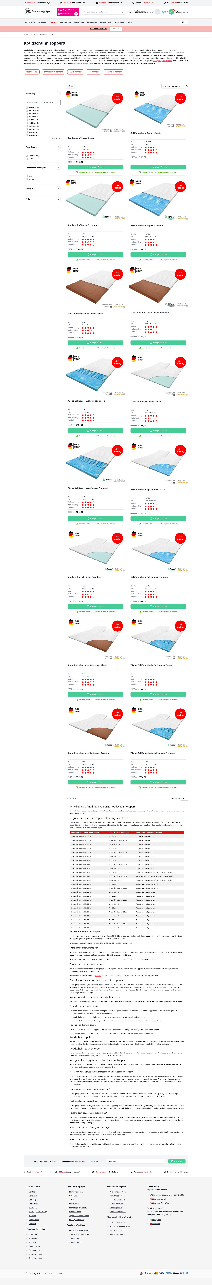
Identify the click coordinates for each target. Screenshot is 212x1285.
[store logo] (39, 11)
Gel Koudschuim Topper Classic (146, 133)
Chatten (137, 13)
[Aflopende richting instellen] (187, 86)
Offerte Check (75, 1212)
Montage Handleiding (38, 1212)
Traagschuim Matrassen (79, 1234)
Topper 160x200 (75, 1238)
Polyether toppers (113, 72)
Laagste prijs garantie (78, 1208)
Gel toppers (93, 72)
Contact (32, 1192)
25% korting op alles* (98, 29)
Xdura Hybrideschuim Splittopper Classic (88, 665)
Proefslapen (34, 1219)
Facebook (156, 1223)
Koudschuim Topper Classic (81, 138)
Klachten (32, 1215)
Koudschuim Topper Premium (82, 225)
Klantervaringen (76, 1192)
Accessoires (92, 22)
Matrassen (42, 22)
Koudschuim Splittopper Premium (84, 577)
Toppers (53, 22)
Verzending (34, 1196)
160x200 (98, 976)
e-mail (163, 1199)
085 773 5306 (148, 13)
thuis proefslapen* (74, 3)
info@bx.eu (118, 1234)
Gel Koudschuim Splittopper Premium (149, 577)
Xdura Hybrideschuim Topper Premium (150, 312)
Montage (33, 1208)
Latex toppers (76, 72)
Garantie (32, 1223)
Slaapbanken (65, 22)
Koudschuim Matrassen (79, 1230)
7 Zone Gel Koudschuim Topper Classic (86, 400)
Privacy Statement (76, 1219)
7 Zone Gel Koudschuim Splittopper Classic (151, 665)
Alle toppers (31, 72)
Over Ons (73, 1196)
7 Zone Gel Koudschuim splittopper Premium (153, 753)
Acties (71, 1200)
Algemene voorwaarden (79, 1215)
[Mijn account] (157, 12)
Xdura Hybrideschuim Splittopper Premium (89, 753)
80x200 (96, 943)
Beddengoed (78, 22)
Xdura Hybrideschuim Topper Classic (85, 313)
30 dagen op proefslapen (162, 61)
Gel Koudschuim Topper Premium (147, 225)
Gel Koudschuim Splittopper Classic (148, 489)
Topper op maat (35, 1258)
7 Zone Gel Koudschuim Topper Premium (88, 488)
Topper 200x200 (75, 1242)
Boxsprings (30, 22)
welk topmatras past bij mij (83, 63)
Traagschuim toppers (53, 72)
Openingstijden (116, 1208)
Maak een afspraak (118, 1212)
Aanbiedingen (106, 22)
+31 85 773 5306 (119, 1230)
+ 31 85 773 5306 (116, 1204)
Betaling (32, 1200)
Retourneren (34, 1204)
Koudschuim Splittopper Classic (146, 401)
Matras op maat (35, 1254)
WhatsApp (165, 1203)
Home (26, 34)
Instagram (156, 1219)
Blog (130, 22)
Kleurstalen (120, 22)
